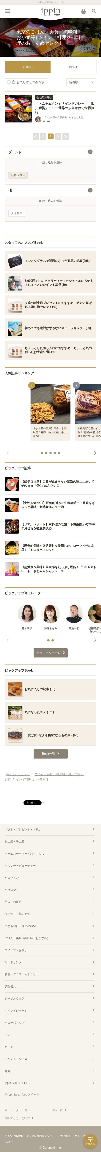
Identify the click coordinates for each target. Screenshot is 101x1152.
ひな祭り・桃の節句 (17, 914)
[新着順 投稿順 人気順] (81, 82)
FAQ (7, 1141)
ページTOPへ (50, 791)
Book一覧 (56, 1110)
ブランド (15, 152)
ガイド (9, 1047)
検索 (94, 11)
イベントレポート (16, 1010)
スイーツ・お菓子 (16, 950)
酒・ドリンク (13, 962)
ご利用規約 (64, 1135)
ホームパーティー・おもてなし (24, 853)
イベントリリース (16, 1059)
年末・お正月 (13, 902)
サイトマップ (82, 1135)
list (44, 802)
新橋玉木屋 (18, 175)
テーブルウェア (14, 998)
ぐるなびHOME (14, 1135)
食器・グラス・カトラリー (22, 974)
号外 (7, 1071)
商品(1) (73, 67)
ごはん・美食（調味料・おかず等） (27, 938)
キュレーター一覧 (16, 1110)
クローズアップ (14, 1022)
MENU (7, 11)
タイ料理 (16, 213)
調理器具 (10, 986)
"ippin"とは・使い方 (17, 1118)
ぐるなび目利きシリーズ (40, 1135)
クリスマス (12, 890)
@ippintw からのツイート (22, 1094)
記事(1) (27, 67)
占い (7, 1034)
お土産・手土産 (14, 841)
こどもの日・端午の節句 (20, 926)
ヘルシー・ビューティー (20, 865)
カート (83, 11)
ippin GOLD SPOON (18, 1083)
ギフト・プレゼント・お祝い (23, 829)
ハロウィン (12, 877)
